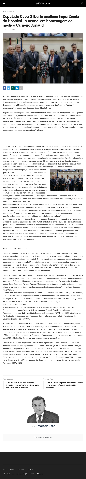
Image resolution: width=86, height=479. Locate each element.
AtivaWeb (40, 474)
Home (4, 11)
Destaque (11, 11)
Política (12, 470)
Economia (21, 470)
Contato (30, 470)
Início (4, 470)
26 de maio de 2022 (9, 30)
